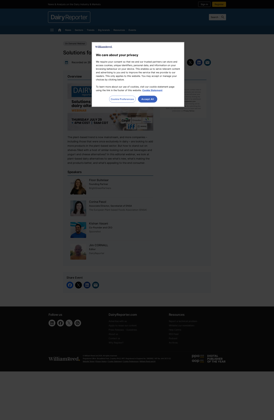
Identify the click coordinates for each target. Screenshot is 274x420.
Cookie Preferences (122, 99)
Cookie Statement (152, 90)
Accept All (147, 99)
